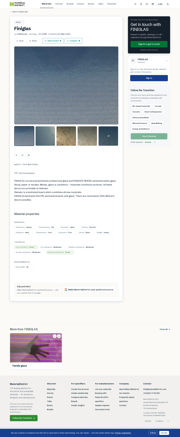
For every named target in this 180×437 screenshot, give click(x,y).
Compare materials (79, 397)
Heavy (103, 232)
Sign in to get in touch (149, 44)
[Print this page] (28, 155)
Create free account (80, 389)
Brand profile (100, 393)
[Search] (135, 4)
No (22, 267)
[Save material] (55, 336)
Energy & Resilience (141, 129)
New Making (156, 123)
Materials (47, 4)
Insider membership (79, 393)
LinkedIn (148, 421)
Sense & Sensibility (140, 117)
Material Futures (139, 123)
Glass (18, 22)
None (84, 232)
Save (21, 41)
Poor (65, 232)
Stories (59, 4)
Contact (123, 405)
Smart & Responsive (153, 112)
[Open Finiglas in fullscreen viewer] (66, 85)
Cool (44, 232)
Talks (100, 4)
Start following (149, 136)
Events (80, 4)
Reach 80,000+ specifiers (102, 399)
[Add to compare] (59, 336)
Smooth (88, 227)
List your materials (103, 389)
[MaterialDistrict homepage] (17, 4)
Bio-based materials (141, 106)
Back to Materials (20, 12)
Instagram (159, 421)
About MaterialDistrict (129, 389)
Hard (22, 232)
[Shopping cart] (152, 4)
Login (160, 4)
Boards (74, 401)
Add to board (53, 41)
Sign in (149, 78)
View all (165, 329)
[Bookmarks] (141, 4)
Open (67, 227)
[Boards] (147, 4)
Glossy (24, 227)
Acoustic (136, 112)
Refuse (153, 433)
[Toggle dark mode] (167, 4)
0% (46, 227)
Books (91, 4)
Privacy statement (123, 433)
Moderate (51, 247)
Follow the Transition (24, 418)
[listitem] (24, 136)
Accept (164, 433)
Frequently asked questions (126, 399)
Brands (70, 4)
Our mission (124, 393)
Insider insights (78, 405)
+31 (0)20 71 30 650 (151, 393)
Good (25, 247)
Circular (158, 106)
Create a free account (149, 50)
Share (34, 41)
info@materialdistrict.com (154, 389)
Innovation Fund (102, 409)
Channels (111, 4)
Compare (73, 41)
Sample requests (102, 405)
